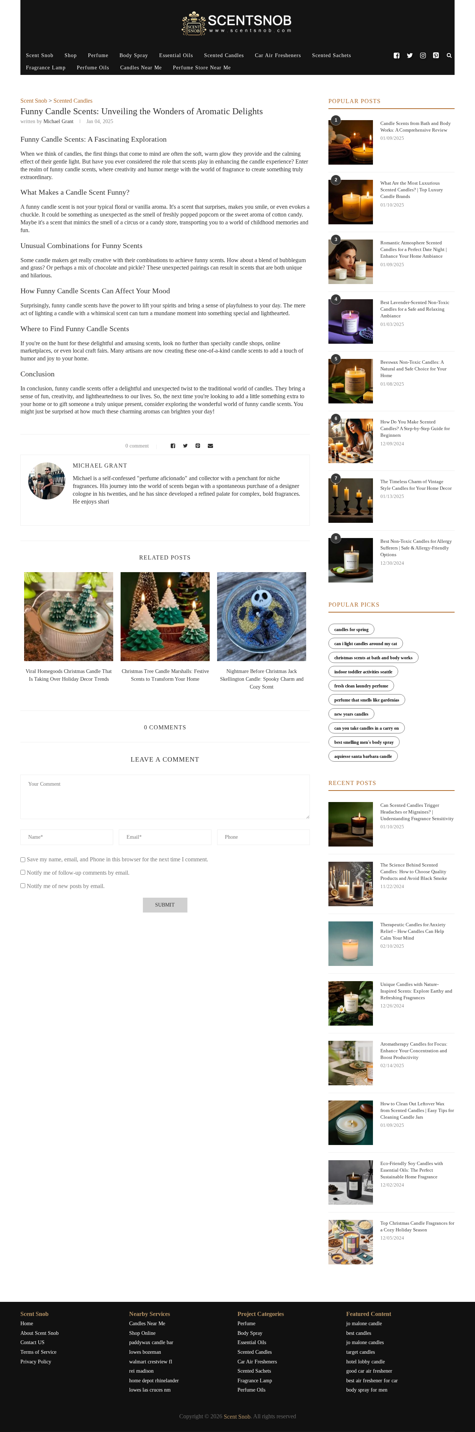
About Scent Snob (39, 1333)
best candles (358, 1333)
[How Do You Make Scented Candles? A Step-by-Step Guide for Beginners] (350, 441)
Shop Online (142, 1333)
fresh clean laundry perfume (361, 686)
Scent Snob (39, 55)
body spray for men (366, 1390)
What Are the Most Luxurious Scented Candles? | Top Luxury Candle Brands (411, 189)
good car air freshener (369, 1371)
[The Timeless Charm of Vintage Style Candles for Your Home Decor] (350, 500)
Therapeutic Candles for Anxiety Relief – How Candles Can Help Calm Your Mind (413, 931)
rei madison (141, 1371)
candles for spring (351, 629)
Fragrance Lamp (46, 67)
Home (26, 1323)
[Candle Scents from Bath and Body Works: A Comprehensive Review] (350, 142)
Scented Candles (224, 55)
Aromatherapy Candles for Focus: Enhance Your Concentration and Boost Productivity (414, 1050)
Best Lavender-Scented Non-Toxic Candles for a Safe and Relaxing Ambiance (414, 309)
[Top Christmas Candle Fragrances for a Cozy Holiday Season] (350, 1242)
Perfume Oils (93, 67)
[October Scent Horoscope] (68, 616)
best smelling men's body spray (364, 742)
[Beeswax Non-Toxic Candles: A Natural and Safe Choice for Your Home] (350, 381)
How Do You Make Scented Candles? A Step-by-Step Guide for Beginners (415, 428)
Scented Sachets (331, 55)
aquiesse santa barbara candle (363, 756)
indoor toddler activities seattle (363, 671)
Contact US (32, 1342)
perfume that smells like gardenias (366, 700)
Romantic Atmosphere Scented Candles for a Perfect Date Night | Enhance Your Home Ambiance (413, 249)
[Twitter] (409, 55)
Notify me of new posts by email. (66, 886)
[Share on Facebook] (172, 446)
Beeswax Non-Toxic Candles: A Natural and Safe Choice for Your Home (413, 368)
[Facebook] (396, 55)
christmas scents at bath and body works (373, 657)
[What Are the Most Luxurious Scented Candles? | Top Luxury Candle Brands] (350, 202)
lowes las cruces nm (150, 1390)
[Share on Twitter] (184, 446)
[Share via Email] (208, 446)
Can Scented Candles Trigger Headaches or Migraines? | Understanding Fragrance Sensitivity (417, 811)
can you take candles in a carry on (366, 728)
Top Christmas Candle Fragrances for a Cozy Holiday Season (417, 1226)
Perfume (98, 55)
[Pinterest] (435, 55)
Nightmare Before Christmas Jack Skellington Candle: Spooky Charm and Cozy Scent (262, 679)
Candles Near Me (141, 67)
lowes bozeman (145, 1352)
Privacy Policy (35, 1362)
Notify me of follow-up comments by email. (78, 873)
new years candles (351, 714)
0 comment (137, 446)
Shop (71, 55)
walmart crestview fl (150, 1362)
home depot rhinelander (154, 1380)
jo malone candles (365, 1342)
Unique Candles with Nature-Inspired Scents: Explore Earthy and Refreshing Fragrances (416, 990)
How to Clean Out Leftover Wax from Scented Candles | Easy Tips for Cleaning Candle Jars (417, 1110)
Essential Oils (176, 55)
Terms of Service (38, 1352)
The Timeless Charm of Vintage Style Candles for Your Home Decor (416, 485)
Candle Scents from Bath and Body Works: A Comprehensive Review (415, 127)
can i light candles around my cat (365, 643)
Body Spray (133, 55)
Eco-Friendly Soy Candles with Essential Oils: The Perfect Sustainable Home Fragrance (411, 1170)
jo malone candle (364, 1323)
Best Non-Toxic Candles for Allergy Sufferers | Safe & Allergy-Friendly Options (416, 547)
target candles (360, 1352)
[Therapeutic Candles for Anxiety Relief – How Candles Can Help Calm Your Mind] (350, 943)
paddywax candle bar (151, 1342)
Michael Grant (58, 121)
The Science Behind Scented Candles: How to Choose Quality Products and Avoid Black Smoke (413, 871)
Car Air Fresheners (278, 55)
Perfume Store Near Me (202, 67)
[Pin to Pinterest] (196, 446)
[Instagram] (423, 55)
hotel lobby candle (365, 1362)
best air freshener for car (372, 1380)
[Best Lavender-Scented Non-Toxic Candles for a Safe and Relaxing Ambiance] (350, 321)
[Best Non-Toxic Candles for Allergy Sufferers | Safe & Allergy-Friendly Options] (350, 560)
